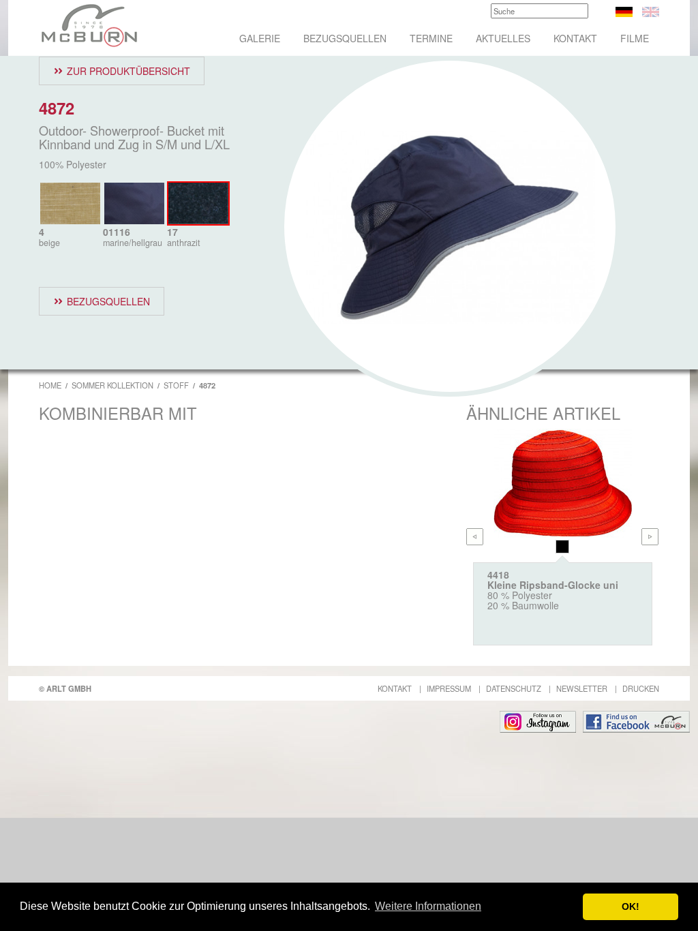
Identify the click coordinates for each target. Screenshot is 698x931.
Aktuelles (503, 38)
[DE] (624, 10)
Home (50, 385)
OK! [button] (630, 906)
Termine (431, 38)
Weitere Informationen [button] (428, 906)
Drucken (640, 688)
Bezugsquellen (344, 38)
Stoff (176, 385)
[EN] (650, 10)
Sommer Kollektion (112, 385)
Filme (634, 38)
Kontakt (575, 38)
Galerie (259, 38)
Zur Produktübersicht (128, 71)
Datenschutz (513, 688)
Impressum (449, 688)
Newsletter (581, 688)
